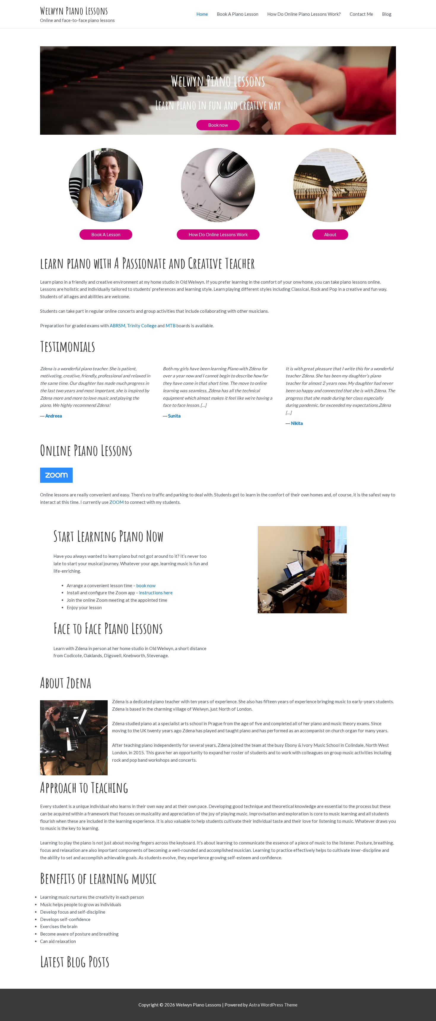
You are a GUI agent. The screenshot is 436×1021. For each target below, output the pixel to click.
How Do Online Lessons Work (218, 234)
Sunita (174, 415)
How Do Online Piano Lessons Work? (304, 14)
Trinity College (142, 325)
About (330, 234)
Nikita (297, 423)
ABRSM (117, 325)
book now (145, 585)
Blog (387, 14)
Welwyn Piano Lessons (74, 10)
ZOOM (116, 502)
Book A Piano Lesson (237, 14)
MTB (171, 325)
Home (202, 14)
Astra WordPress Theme (273, 1004)
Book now (218, 125)
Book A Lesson (105, 234)
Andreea (53, 415)
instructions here (155, 592)
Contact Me (361, 14)
